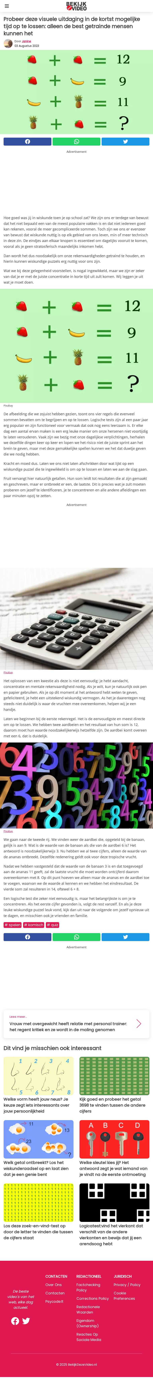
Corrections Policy (92, 1298)
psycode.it (54, 1301)
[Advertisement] (76, 182)
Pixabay (8, 672)
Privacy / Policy (127, 1284)
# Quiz (52, 924)
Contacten (55, 1293)
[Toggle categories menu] (7, 6)
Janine (26, 41)
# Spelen (13, 924)
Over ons (53, 1284)
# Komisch (33, 924)
